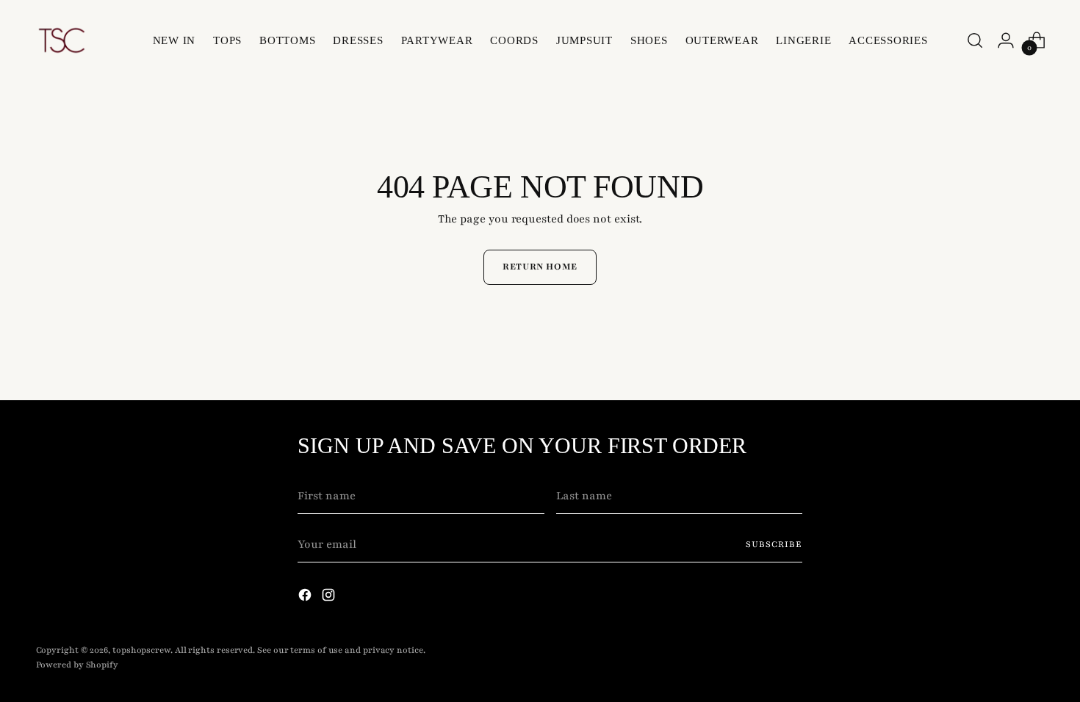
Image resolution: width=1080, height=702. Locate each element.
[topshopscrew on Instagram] (330, 598)
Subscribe (774, 544)
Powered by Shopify (77, 664)
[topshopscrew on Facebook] (306, 598)
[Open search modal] (975, 40)
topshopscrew (141, 650)
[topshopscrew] (61, 40)
